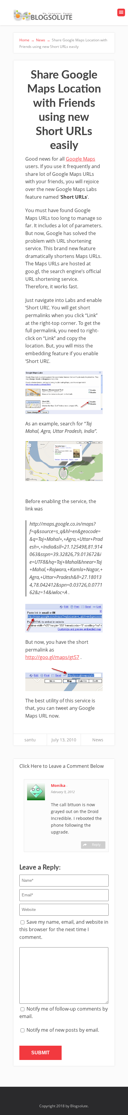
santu (30, 740)
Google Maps (80, 159)
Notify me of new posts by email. (62, 1030)
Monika (58, 785)
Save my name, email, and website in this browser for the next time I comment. (63, 929)
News (97, 740)
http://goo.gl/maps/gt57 (52, 657)
